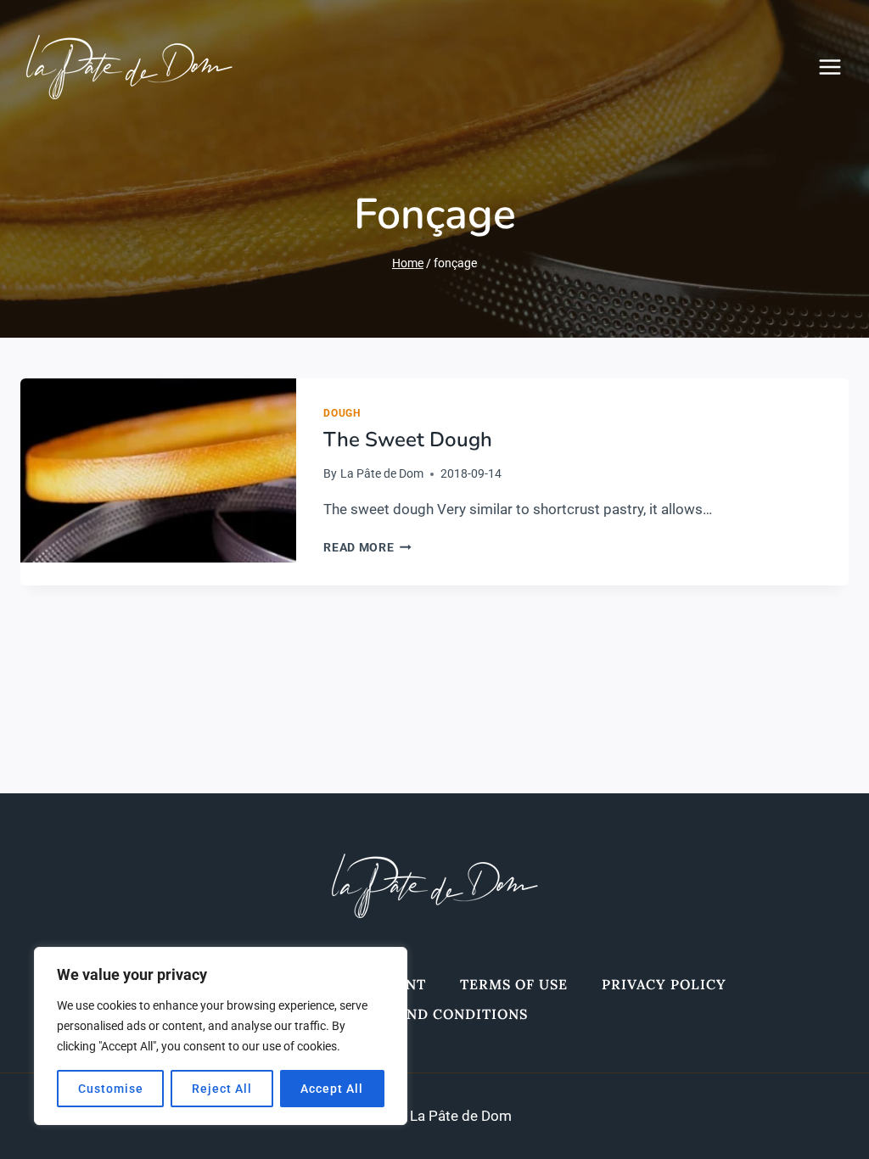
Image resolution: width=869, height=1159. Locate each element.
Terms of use (514, 984)
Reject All (222, 1088)
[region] (220, 1036)
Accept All (331, 1088)
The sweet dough (407, 439)
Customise (110, 1088)
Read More (367, 547)
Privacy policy (664, 984)
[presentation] (158, 470)
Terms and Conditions (435, 1013)
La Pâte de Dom (381, 473)
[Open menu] (838, 66)
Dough (341, 413)
